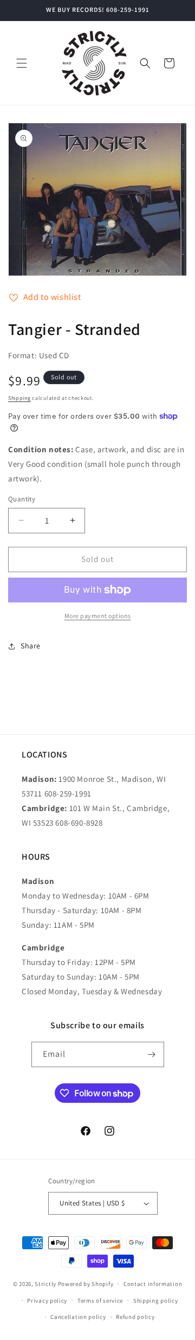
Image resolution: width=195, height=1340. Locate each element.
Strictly (45, 1284)
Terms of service (100, 1300)
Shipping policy (155, 1300)
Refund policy (135, 1317)
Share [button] (31, 646)
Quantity (21, 499)
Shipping (19, 397)
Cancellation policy (78, 1317)
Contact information (152, 1284)
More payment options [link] (97, 616)
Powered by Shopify (86, 1284)
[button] (22, 63)
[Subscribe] (152, 1054)
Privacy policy (47, 1300)
